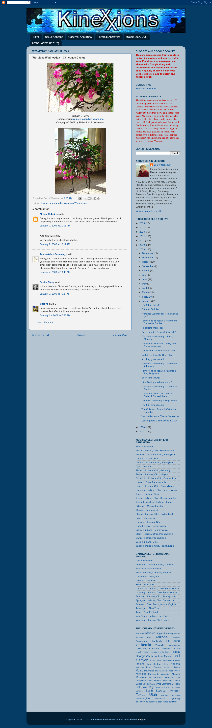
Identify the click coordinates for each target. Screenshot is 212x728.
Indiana (140, 663)
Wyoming (175, 698)
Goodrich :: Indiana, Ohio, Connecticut (156, 478)
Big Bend (173, 640)
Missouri (176, 674)
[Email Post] (79, 198)
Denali (154, 652)
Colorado (154, 648)
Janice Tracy (47, 282)
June (145, 279)
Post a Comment (45, 322)
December (148, 253)
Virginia (176, 695)
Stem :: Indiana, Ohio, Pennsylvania (154, 534)
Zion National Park (167, 701)
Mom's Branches (144, 446)
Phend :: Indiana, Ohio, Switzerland (154, 514)
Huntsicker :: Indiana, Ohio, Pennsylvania (157, 588)
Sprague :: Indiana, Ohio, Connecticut (155, 600)
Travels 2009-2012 (136, 37)
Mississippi (166, 674)
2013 (142, 232)
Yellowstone (142, 701)
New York (168, 681)
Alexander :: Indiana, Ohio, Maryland (155, 564)
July (144, 275)
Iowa (149, 664)
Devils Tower (164, 652)
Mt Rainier (155, 677)
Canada (159, 645)
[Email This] (85, 198)
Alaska (149, 633)
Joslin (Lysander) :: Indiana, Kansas (154, 502)
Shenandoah (169, 687)
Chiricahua (141, 648)
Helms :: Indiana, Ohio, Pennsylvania (155, 486)
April (144, 288)
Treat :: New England (147, 612)
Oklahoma (166, 684)
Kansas (175, 663)
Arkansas (176, 638)
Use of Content (54, 37)
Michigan (141, 673)
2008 (142, 427)
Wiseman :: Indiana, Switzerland (152, 620)
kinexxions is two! (150, 378)
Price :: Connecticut (146, 518)
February (147, 297)
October (146, 262)
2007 (142, 431)
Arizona (161, 637)
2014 (142, 227)
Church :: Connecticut (147, 458)
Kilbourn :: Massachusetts (149, 506)
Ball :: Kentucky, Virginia (148, 568)
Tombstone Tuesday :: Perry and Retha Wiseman (158, 345)
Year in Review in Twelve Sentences (160, 416)
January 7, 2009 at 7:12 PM (54, 294)
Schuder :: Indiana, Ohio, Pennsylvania (156, 596)
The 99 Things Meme (152, 405)
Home (36, 37)
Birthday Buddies (150, 309)
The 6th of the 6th (150, 305)
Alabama (140, 633)
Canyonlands (174, 645)
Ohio (158, 684)
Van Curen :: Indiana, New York (152, 616)
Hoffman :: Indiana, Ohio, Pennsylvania (156, 490)
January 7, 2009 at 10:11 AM (55, 244)
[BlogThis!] (89, 198)
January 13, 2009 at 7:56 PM (55, 315)
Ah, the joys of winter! (152, 359)
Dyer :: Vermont (144, 466)
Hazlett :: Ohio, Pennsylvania (151, 482)
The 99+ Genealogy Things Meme (159, 400)
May (144, 284)
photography (56, 203)
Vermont (164, 695)
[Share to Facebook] (95, 198)
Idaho (177, 661)
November (148, 257)
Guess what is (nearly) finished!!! (158, 332)
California (143, 645)
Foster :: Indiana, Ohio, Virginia (152, 474)
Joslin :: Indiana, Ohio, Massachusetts (156, 498)
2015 (142, 223)
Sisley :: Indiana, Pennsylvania (152, 530)
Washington (143, 698)
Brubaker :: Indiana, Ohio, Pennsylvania (156, 454)
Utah (153, 695)
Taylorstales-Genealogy (53, 254)
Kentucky (140, 667)
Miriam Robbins (49, 214)
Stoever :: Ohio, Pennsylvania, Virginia (156, 604)
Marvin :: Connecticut (147, 510)
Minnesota (153, 674)
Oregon (176, 684)
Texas (140, 695)
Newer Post (40, 335)
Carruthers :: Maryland (147, 576)
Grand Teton (155, 661)
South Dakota (155, 690)
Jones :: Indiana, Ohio (147, 494)
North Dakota (149, 684)
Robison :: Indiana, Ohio (148, 522)
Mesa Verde (174, 671)
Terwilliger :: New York (147, 608)
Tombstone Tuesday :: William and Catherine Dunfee (159, 322)
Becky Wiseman (162, 165)
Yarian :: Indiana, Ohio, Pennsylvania (155, 546)
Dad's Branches (144, 560)
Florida (175, 651)
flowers (44, 203)
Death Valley (143, 652)
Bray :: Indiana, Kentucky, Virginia (153, 572)
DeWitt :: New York (145, 580)
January (146, 301)
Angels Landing (165, 633)
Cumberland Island (170, 648)
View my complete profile (149, 211)
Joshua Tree (161, 664)
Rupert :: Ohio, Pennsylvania (151, 526)
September (148, 266)
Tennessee (174, 691)
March (145, 292)
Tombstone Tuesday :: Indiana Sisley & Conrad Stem (157, 394)
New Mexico (154, 680)
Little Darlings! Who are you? (156, 382)
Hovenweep (168, 661)
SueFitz (44, 304)
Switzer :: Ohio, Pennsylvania (151, 538)
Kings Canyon (153, 667)
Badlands (157, 641)
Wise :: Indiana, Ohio (147, 542)
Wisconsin (160, 698)
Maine (139, 670)
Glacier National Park (157, 656)
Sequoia (159, 687)
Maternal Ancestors (80, 37)
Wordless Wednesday (75, 203)
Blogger (141, 719)
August (146, 270)
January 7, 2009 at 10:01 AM (55, 225)
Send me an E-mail (146, 88)
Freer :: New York (145, 584)
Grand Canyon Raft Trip (45, 43)
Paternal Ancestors (109, 37)
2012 (142, 236)
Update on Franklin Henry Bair (157, 355)
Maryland (149, 670)
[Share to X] (92, 198)
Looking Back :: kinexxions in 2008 (159, 420)
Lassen (166, 667)
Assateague (142, 641)
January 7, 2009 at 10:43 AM (55, 272)
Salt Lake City (145, 687)
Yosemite (153, 702)
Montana (141, 677)
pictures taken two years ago (88, 119)
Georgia (140, 656)
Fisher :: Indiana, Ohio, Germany (153, 470)
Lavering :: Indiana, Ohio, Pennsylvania (156, 592)
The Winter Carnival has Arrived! (158, 350)
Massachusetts (161, 671)
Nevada (169, 677)
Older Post (120, 335)
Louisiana (175, 667)
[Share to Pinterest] (98, 198)
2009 (142, 249)
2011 (142, 240)
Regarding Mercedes (152, 328)
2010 (142, 245)
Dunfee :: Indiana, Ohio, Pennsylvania (155, 462)
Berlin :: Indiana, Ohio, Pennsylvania (155, 450)
